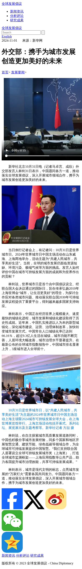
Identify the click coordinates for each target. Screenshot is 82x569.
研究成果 (17, 20)
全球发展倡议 (12, 3)
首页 (5, 72)
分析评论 (17, 16)
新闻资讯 (17, 11)
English (7, 36)
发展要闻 (18, 72)
